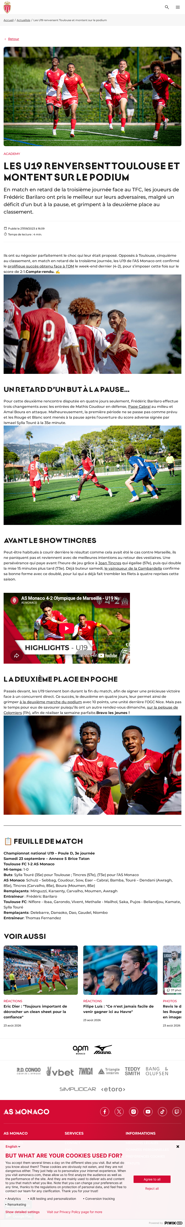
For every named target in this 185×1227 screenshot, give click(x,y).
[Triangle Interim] (109, 1071)
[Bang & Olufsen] (157, 1071)
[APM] (80, 1049)
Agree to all (152, 1179)
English (11, 1146)
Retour (13, 39)
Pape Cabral (139, 406)
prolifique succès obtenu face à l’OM (41, 266)
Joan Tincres (109, 563)
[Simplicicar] (78, 1089)
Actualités (23, 20)
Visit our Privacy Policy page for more (74, 1212)
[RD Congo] (29, 1071)
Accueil (9, 20)
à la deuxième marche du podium (51, 702)
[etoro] (113, 1089)
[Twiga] (85, 1071)
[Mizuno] (103, 1049)
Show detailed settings (22, 1212)
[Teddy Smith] (132, 1071)
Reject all (152, 1188)
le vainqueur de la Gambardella (133, 568)
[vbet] (60, 1071)
